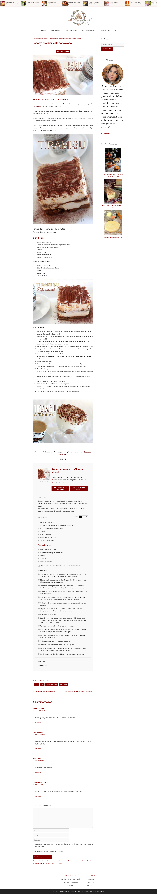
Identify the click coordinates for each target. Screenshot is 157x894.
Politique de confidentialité (70, 879)
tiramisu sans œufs (38, 106)
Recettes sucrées (88, 30)
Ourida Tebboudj (38, 708)
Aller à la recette (63, 51)
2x (83, 517)
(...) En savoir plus (106, 133)
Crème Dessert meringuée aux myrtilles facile (78, 691)
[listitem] (10, 3)
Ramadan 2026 (105, 30)
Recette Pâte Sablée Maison (113, 237)
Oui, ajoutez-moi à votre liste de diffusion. (48, 851)
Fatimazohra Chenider (40, 782)
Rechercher (107, 48)
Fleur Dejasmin (38, 732)
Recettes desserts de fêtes (57, 38)
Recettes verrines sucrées (73, 38)
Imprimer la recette (62, 488)
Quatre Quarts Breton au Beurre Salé (112, 206)
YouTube (90, 886)
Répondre (38, 722)
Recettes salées (71, 30)
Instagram (90, 882)
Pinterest (87, 452)
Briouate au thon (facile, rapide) (45, 691)
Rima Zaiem (37, 758)
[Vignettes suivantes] (155, 3)
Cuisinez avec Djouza (97, 891)
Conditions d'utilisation (70, 882)
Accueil (43, 30)
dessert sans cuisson (51, 684)
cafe (42, 684)
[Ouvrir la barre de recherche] (115, 30)
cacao (36, 684)
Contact (70, 886)
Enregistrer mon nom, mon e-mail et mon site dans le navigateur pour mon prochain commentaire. (64, 845)
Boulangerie (55, 30)
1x (80, 517)
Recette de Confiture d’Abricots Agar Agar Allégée (113, 175)
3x (86, 517)
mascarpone (63, 684)
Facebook (62, 454)
